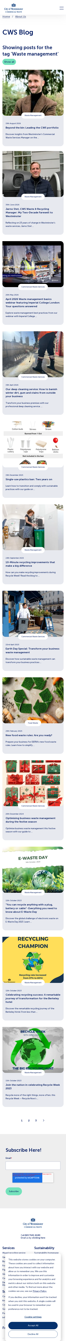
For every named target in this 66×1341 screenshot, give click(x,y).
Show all (9, 61)
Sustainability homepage (46, 1253)
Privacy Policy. (40, 1291)
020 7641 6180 (32, 1235)
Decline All (33, 1334)
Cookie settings (33, 1316)
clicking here (38, 1238)
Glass (5, 1274)
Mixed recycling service (13, 1253)
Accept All (33, 1325)
